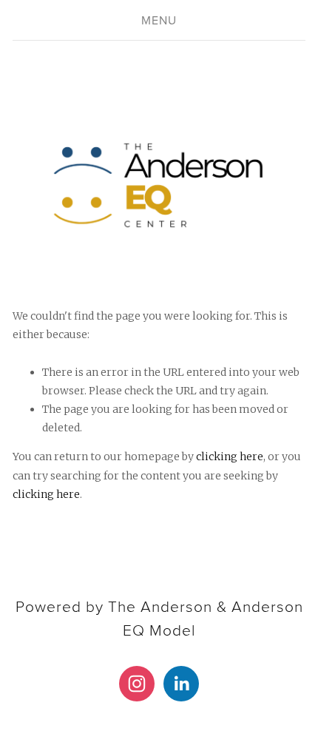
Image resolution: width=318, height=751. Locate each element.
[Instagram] (137, 683)
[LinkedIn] (181, 683)
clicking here (229, 456)
